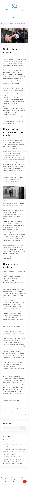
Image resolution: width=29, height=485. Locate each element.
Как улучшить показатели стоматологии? (8, 411)
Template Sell (9, 482)
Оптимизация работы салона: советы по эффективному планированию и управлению (12, 461)
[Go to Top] (25, 481)
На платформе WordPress (9, 480)
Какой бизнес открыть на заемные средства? (21, 412)
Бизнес (5, 45)
